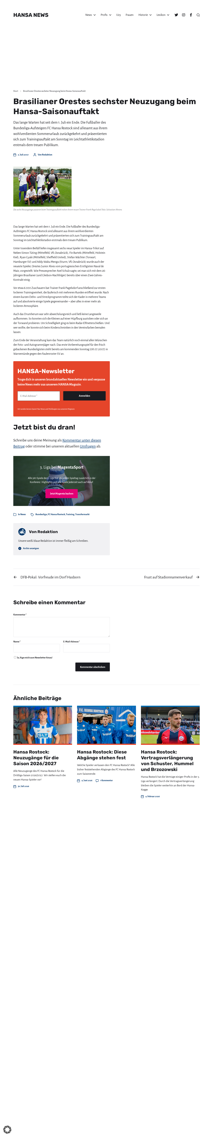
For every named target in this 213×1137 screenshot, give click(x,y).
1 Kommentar (106, 780)
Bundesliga (41, 514)
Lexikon (161, 14)
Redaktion (47, 154)
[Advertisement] (106, 61)
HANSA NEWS (30, 15)
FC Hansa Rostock (56, 514)
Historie (143, 14)
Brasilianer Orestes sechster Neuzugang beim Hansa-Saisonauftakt (54, 91)
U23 (118, 14)
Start (15, 91)
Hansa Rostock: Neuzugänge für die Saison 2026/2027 (36, 757)
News (88, 14)
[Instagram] (183, 15)
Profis (104, 14)
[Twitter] (176, 15)
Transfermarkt (82, 514)
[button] (198, 14)
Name (17, 641)
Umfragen (88, 446)
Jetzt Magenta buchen (61, 493)
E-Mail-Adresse (71, 641)
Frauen (129, 14)
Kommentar (20, 614)
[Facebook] (191, 15)
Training (70, 514)
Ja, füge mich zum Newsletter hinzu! (34, 657)
